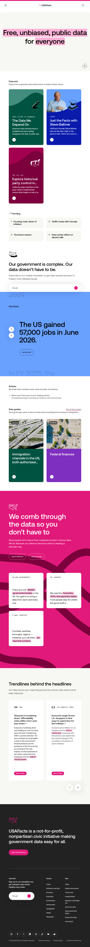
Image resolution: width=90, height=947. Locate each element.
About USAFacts (17, 556)
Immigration (50, 909)
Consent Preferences (73, 940)
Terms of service (44, 940)
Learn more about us (18, 852)
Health (48, 913)
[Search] (83, 5)
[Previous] (11, 329)
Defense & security (53, 888)
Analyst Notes (70, 896)
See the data (26, 352)
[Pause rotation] (84, 66)
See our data (20, 773)
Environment (50, 900)
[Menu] (5, 6)
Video (67, 884)
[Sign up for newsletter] (76, 288)
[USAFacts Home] (45, 5)
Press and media (71, 917)
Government (50, 905)
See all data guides (73, 409)
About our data (36, 556)
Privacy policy (58, 940)
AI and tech (69, 921)
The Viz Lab (69, 892)
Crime (48, 884)
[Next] (11, 335)
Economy (49, 892)
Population (50, 917)
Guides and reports (72, 888)
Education (49, 896)
